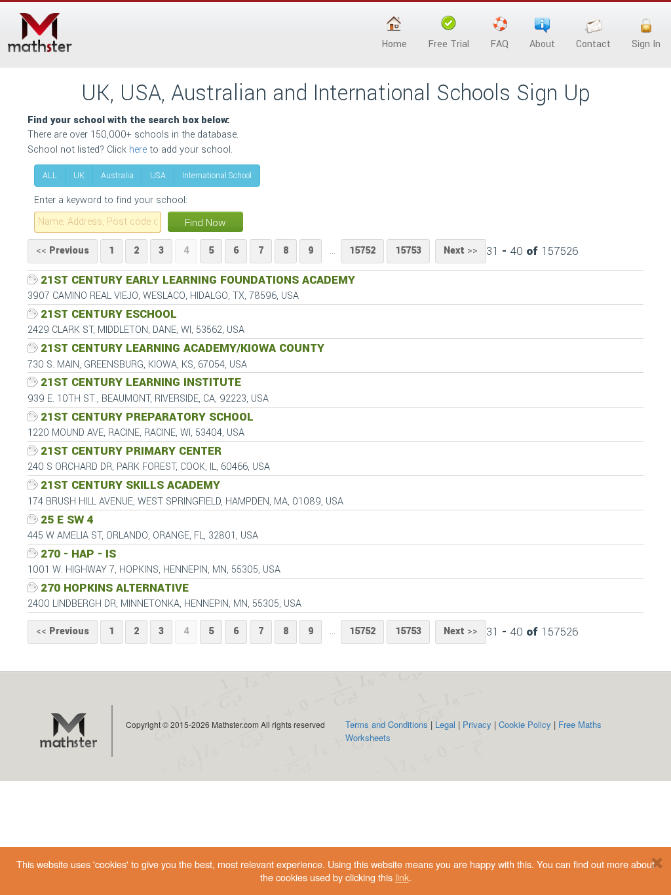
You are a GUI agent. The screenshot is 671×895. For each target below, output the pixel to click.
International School (217, 175)
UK (79, 175)
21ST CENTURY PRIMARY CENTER (131, 451)
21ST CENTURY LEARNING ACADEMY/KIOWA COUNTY (182, 348)
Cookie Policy (525, 724)
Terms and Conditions (386, 724)
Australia (117, 175)
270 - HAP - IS (78, 554)
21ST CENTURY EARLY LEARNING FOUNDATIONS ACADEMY (198, 280)
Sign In (646, 44)
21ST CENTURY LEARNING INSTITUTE (141, 382)
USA (158, 175)
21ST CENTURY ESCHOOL (109, 314)
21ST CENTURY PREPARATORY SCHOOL (147, 417)
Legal (445, 724)
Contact (593, 44)
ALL (50, 175)
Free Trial (448, 44)
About (542, 44)
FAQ (499, 44)
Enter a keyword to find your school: (110, 200)
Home (394, 44)
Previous (62, 250)
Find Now (205, 223)
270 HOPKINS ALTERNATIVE (115, 588)
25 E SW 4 (67, 520)
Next (461, 250)
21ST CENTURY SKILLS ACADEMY (130, 485)
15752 (362, 250)
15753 (408, 250)
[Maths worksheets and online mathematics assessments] (67, 731)
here (138, 150)
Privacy (477, 724)
